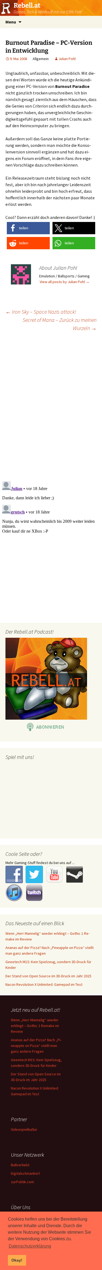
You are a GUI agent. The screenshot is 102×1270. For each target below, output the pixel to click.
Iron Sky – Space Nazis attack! (40, 311)
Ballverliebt (20, 1164)
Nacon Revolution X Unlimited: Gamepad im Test (43, 984)
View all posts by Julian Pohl (64, 281)
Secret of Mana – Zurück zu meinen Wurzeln (60, 323)
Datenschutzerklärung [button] (30, 1246)
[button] (28, 228)
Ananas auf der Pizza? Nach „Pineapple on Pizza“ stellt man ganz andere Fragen (36, 1045)
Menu (10, 22)
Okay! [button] (16, 1260)
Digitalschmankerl (25, 1173)
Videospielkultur (24, 1129)
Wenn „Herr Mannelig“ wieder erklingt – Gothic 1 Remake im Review (35, 1025)
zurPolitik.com (22, 1181)
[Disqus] (51, 406)
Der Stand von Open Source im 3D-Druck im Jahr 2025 (48, 976)
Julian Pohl (67, 58)
